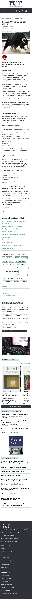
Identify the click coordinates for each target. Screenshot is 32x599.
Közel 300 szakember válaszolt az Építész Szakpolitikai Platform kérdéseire (14, 504)
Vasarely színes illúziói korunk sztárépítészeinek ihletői (10, 498)
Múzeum (19, 275)
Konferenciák (4, 575)
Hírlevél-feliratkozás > (16, 406)
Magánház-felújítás (8, 248)
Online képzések (5, 561)
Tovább (24, 364)
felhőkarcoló (6, 268)
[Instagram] (19, 11)
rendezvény (19, 278)
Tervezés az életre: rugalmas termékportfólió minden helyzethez (15, 489)
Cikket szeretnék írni (8, 535)
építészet (24, 254)
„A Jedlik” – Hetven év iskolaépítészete (13, 467)
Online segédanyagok (7, 587)
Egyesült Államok (20, 261)
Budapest (5, 254)
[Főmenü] (3, 11)
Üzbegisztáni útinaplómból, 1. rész (12, 484)
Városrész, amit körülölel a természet (13, 494)
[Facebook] (16, 11)
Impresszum (4, 567)
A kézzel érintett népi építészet (10, 475)
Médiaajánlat (4, 564)
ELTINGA (10, 278)
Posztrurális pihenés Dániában (12, 226)
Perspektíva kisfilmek (7, 554)
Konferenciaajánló (6, 551)
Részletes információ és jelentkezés (14, 331)
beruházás (24, 257)
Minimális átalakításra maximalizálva (13, 234)
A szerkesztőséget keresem (10, 541)
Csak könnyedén (7, 242)
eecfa (25, 275)
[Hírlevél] (22, 11)
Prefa (7, 207)
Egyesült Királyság (15, 254)
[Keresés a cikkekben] (29, 11)
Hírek (2, 548)
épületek (11, 261)
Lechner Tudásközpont (9, 275)
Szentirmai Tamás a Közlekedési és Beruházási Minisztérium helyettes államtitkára (16, 462)
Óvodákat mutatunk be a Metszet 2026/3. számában (10, 394)
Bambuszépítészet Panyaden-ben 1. (13, 245)
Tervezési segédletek (7, 584)
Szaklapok (4, 581)
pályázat (8, 257)
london (17, 257)
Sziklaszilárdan (7, 240)
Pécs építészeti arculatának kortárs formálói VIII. (13, 222)
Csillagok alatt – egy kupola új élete (12, 471)
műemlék (16, 281)
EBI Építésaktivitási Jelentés (10, 271)
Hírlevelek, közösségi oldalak (9, 593)
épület (23, 264)
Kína (18, 264)
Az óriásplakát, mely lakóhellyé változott (14, 480)
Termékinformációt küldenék (10, 538)
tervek (4, 278)
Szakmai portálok (6, 590)
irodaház (25, 268)
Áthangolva (6, 237)
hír (3, 257)
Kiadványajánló (5, 558)
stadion (5, 285)
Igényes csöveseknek (9, 231)
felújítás (5, 261)
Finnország (24, 281)
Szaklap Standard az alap (10, 229)
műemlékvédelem (16, 268)
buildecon (5, 264)
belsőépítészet (7, 281)
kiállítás (12, 264)
